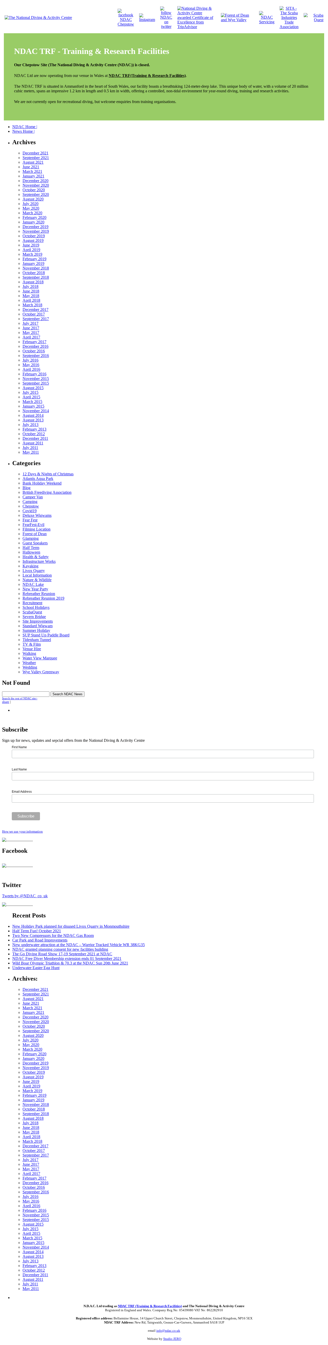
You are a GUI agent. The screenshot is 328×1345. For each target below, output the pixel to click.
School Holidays (36, 607)
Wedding (30, 667)
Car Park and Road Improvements (39, 940)
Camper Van (33, 497)
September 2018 (36, 277)
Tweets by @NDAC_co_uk (25, 896)
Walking (29, 653)
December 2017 (35, 309)
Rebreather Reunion (39, 593)
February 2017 (34, 342)
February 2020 (34, 217)
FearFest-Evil (33, 524)
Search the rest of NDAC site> (19, 698)
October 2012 (34, 434)
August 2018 (33, 282)
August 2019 (33, 240)
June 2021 (31, 167)
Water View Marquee (40, 658)
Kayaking (30, 566)
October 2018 (34, 273)
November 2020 (36, 185)
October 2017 (34, 314)
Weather (29, 662)
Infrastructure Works (39, 561)
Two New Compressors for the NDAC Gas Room (53, 935)
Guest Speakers (35, 543)
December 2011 (35, 438)
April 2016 (31, 369)
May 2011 (31, 452)
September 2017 (36, 319)
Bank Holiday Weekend (42, 483)
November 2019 (36, 231)
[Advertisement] (72, 1297)
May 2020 (31, 208)
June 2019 (31, 245)
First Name (19, 747)
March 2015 (32, 401)
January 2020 (33, 222)
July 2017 (30, 323)
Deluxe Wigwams (37, 515)
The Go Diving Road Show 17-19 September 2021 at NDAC (62, 954)
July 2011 (30, 447)
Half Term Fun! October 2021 (36, 931)
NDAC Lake (33, 584)
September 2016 (36, 355)
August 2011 (33, 443)
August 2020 (33, 199)
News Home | (23, 131)
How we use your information (22, 831)
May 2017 (31, 332)
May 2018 (31, 296)
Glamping (31, 538)
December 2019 (35, 227)
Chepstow (31, 506)
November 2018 (36, 268)
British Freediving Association (47, 492)
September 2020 (36, 194)
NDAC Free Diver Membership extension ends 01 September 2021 (66, 958)
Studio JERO (172, 1339)
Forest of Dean (35, 534)
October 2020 (34, 190)
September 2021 (36, 157)
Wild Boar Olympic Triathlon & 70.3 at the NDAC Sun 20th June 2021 (70, 963)
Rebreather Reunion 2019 (43, 598)
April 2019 (31, 250)
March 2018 (32, 305)
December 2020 (35, 180)
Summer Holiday (36, 630)
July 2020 (30, 203)
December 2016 (35, 346)
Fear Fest (30, 520)
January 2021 (33, 176)
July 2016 (30, 360)
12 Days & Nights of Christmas (48, 474)
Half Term (31, 547)
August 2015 (33, 388)
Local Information (37, 575)
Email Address (22, 791)
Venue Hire (32, 649)
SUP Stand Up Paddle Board (46, 635)
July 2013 (30, 424)
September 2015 (36, 383)
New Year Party (35, 589)
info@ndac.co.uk (168, 1330)
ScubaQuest (32, 612)
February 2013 (34, 429)
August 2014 (33, 415)
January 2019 (33, 263)
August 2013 (33, 420)
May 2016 (31, 365)
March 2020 (32, 213)
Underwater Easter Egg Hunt (35, 968)
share (5, 702)
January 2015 (33, 406)
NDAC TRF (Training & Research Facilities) (150, 1306)
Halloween (31, 552)
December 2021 (35, 153)
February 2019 (34, 259)
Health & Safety (36, 557)
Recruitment (32, 603)
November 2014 (36, 411)
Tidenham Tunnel (37, 639)
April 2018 (31, 300)
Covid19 (30, 511)
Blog (26, 488)
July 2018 (30, 286)
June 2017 (31, 328)
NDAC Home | (24, 127)
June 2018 (31, 291)
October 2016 (34, 351)
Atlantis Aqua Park (38, 478)
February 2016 (34, 374)
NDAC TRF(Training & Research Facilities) (147, 75)
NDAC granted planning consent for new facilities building (60, 949)
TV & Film (32, 644)
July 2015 (30, 392)
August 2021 (33, 162)
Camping (30, 501)
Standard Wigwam (38, 626)
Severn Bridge (34, 616)
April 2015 (31, 397)
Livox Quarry (34, 570)
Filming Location (36, 529)
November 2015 (36, 378)
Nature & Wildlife (37, 580)
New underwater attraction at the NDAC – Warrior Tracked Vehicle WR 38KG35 (78, 945)
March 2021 (32, 171)
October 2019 (34, 236)
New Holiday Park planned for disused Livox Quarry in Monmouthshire (70, 926)
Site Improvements (38, 621)
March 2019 (32, 254)
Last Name (19, 769)
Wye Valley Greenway (41, 672)
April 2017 (31, 337)
